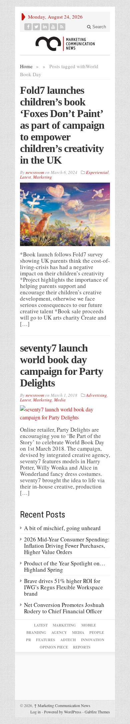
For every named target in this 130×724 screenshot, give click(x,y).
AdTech (68, 640)
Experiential (97, 172)
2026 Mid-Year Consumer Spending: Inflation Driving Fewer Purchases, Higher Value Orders (67, 545)
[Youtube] (53, 27)
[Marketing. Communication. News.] (65, 43)
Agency (59, 632)
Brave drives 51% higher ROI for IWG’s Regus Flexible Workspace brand (63, 587)
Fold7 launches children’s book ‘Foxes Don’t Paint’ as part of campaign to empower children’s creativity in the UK (62, 125)
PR (28, 640)
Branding (36, 632)
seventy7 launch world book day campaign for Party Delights (61, 365)
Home (26, 66)
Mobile (88, 625)
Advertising (96, 395)
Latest (25, 177)
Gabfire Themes (97, 711)
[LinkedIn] (45, 27)
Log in (35, 711)
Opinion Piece (54, 647)
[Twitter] (36, 27)
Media (60, 400)
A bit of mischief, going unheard (62, 528)
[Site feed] (62, 27)
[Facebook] (28, 27)
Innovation (92, 640)
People (96, 632)
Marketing (42, 177)
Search (98, 26)
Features (45, 640)
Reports (81, 647)
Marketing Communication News (62, 705)
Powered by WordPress (62, 711)
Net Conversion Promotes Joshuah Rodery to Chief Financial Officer (64, 608)
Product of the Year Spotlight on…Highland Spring (64, 566)
